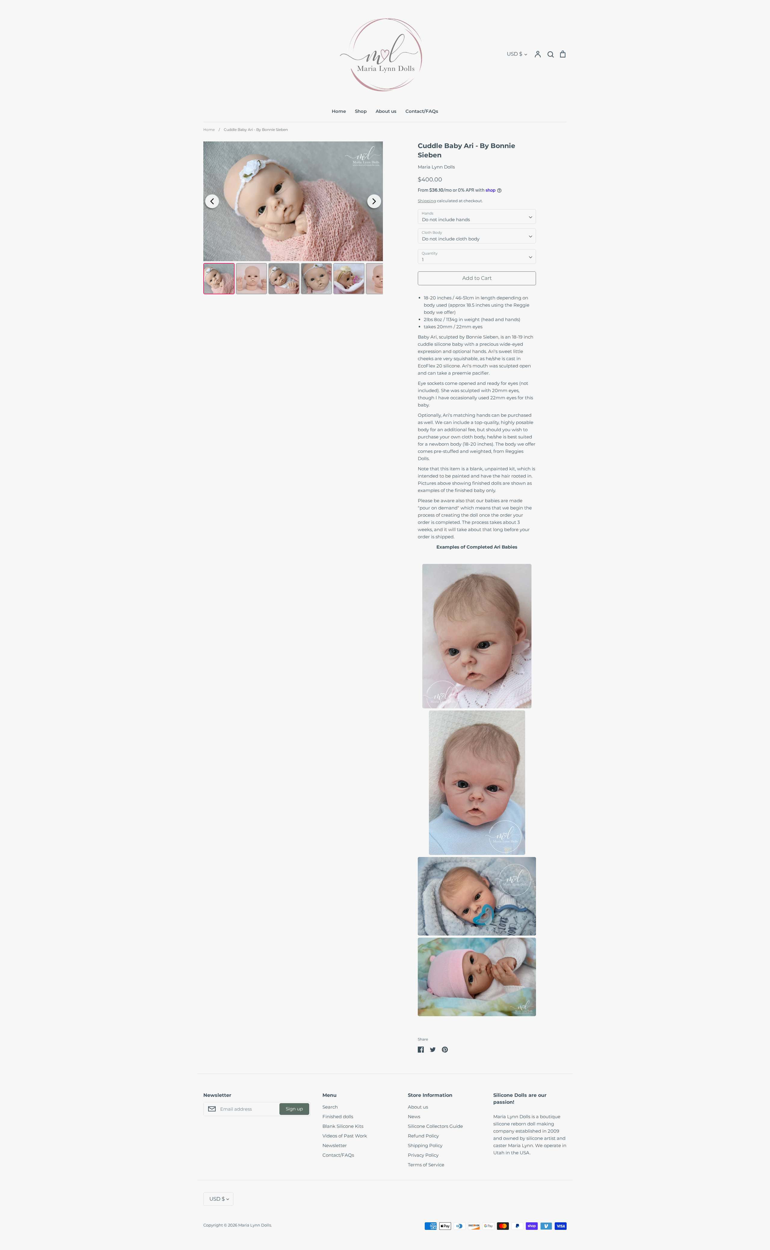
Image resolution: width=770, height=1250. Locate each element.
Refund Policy (423, 1136)
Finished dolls (337, 1116)
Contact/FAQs (421, 111)
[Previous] (212, 201)
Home (339, 111)
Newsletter (334, 1145)
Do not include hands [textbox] (446, 219)
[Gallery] (293, 218)
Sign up (294, 1109)
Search (330, 1107)
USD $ (514, 54)
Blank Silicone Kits (342, 1126)
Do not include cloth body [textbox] (450, 239)
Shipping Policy (425, 1145)
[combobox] (477, 216)
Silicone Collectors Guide (435, 1126)
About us (386, 111)
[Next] (374, 201)
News (414, 1116)
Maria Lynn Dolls (436, 167)
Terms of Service (426, 1165)
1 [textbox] (423, 259)
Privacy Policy (423, 1155)
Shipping (427, 200)
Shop (361, 111)
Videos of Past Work (344, 1136)
